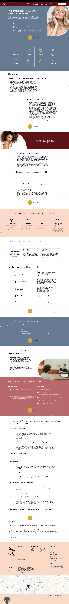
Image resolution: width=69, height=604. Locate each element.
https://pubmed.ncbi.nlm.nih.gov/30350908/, (50, 526)
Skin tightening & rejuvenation (55, 558)
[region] (32, 435)
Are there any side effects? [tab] (16, 472)
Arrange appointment (54, 554)
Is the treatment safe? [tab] (15, 461)
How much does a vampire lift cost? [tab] (18, 453)
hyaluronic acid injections (21, 190)
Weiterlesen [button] (24, 257)
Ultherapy (27, 394)
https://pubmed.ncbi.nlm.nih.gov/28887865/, (17, 530)
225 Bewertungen (17, 254)
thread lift (29, 190)
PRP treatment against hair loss (21, 437)
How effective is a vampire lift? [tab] (17, 428)
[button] (60, 253)
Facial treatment (53, 560)
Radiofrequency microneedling (18, 394)
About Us (51, 548)
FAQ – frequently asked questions (54, 551)
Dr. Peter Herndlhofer (14, 74)
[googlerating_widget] (12, 570)
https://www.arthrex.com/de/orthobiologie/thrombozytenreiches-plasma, (35, 525)
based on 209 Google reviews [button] (23, 572)
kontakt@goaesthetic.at (22, 557)
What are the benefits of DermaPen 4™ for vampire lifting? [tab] (24, 496)
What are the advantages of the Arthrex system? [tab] (21, 482)
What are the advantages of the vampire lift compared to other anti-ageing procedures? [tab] (31, 442)
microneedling (41, 109)
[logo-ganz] (4, 4)
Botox (43, 193)
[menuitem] (44, 1)
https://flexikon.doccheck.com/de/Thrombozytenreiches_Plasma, (37, 524)
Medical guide (52, 556)
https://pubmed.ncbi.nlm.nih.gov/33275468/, (44, 531)
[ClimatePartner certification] (56, 567)
